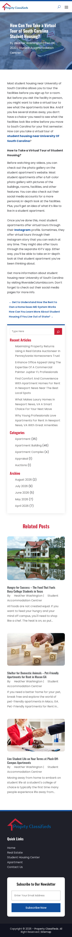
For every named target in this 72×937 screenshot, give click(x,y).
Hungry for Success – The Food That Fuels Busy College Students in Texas (31, 589)
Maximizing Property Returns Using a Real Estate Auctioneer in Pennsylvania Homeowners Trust (37, 351)
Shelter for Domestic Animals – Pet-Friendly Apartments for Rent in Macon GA (33, 675)
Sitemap (46, 932)
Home (11, 848)
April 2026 (22, 506)
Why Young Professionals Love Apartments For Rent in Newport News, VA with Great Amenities (37, 420)
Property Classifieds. (46, 928)
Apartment (23, 439)
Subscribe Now (36, 908)
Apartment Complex (29, 452)
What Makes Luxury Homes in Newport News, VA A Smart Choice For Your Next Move (35, 404)
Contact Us (15, 867)
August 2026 (23, 480)
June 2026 (22, 493)
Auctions (21, 465)
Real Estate (15, 853)
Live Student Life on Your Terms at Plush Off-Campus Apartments (33, 761)
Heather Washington (28, 43)
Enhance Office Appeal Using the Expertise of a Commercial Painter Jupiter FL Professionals (38, 367)
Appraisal (21, 459)
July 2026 (21, 486)
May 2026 (21, 499)
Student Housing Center (23, 857)
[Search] (58, 331)
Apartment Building (28, 445)
